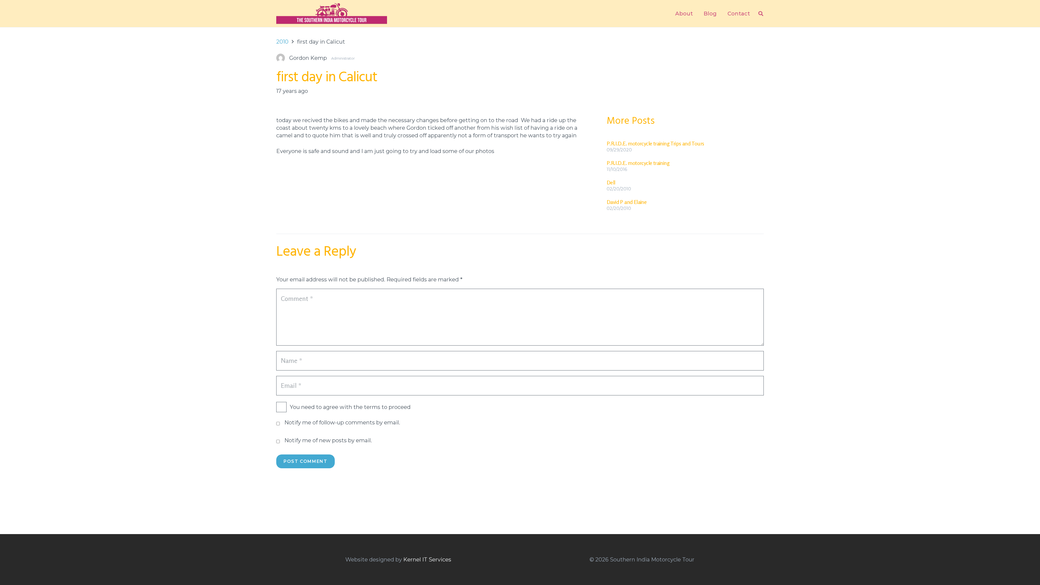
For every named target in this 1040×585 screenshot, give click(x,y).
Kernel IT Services (427, 559)
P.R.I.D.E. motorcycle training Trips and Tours (655, 143)
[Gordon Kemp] (326, 58)
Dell (611, 182)
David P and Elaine (626, 202)
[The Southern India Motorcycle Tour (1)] (331, 13)
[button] (760, 13)
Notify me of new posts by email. (328, 440)
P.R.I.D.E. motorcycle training (638, 163)
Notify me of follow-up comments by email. (342, 422)
